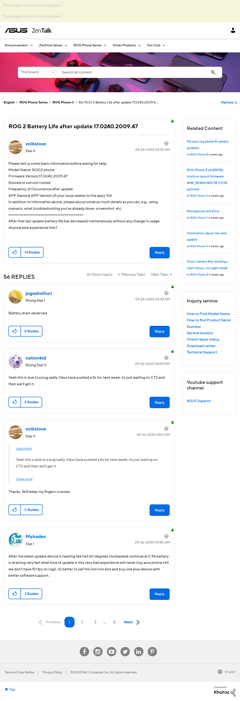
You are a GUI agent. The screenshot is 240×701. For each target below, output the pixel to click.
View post (24, 479)
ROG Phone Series (33, 102)
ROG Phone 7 (199, 218)
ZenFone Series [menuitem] (50, 45)
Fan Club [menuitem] (153, 45)
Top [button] (12, 689)
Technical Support (202, 352)
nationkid (24, 448)
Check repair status (203, 339)
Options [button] (227, 102)
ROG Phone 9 (199, 196)
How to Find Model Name (208, 314)
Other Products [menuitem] (124, 45)
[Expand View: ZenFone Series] (66, 45)
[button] (15, 252)
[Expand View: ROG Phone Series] (105, 45)
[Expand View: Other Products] (139, 45)
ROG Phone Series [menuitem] (87, 45)
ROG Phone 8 (199, 154)
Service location (200, 333)
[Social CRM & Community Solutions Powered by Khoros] (224, 691)
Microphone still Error (203, 211)
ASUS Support (199, 401)
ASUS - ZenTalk (28, 30)
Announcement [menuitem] (16, 45)
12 (114, 622)
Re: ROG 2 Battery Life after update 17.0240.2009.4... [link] (118, 102)
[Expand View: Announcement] (31, 45)
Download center (201, 346)
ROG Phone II (63, 102)
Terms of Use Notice (19, 672)
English (9, 102)
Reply (160, 252)
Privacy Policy (52, 672)
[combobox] (139, 72)
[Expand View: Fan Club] (163, 45)
